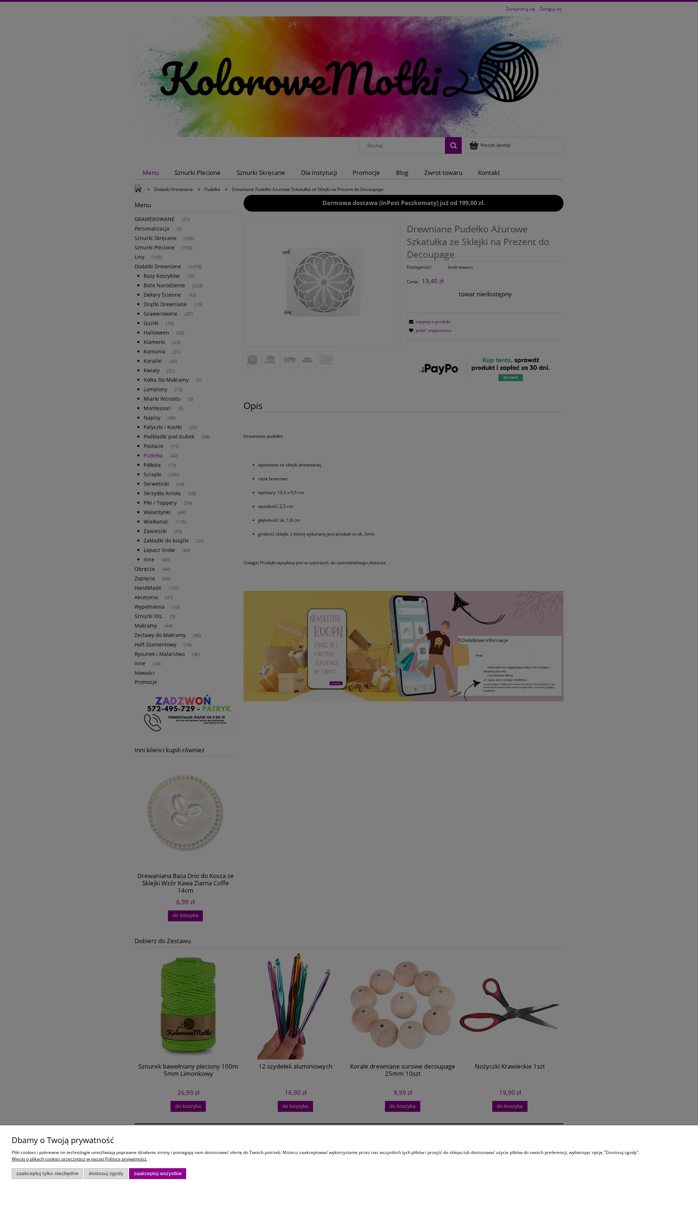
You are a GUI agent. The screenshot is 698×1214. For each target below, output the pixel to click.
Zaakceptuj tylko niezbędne (47, 1173)
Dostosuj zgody (106, 1173)
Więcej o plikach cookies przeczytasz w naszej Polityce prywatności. (79, 1159)
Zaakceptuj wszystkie (158, 1173)
